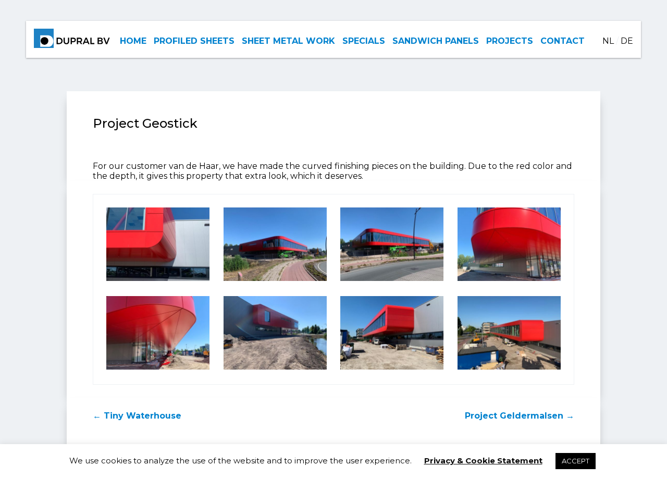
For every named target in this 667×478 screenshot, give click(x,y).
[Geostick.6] (275, 369)
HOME (133, 41)
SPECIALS (363, 41)
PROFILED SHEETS (194, 41)
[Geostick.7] (391, 369)
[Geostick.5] (157, 369)
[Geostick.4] (391, 280)
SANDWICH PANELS (435, 41)
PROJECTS (509, 41)
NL (608, 41)
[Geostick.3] (275, 280)
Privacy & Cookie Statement (483, 460)
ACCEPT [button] (575, 461)
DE (627, 41)
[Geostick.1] (509, 280)
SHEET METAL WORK (288, 41)
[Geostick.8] (509, 369)
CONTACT (562, 41)
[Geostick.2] (157, 280)
